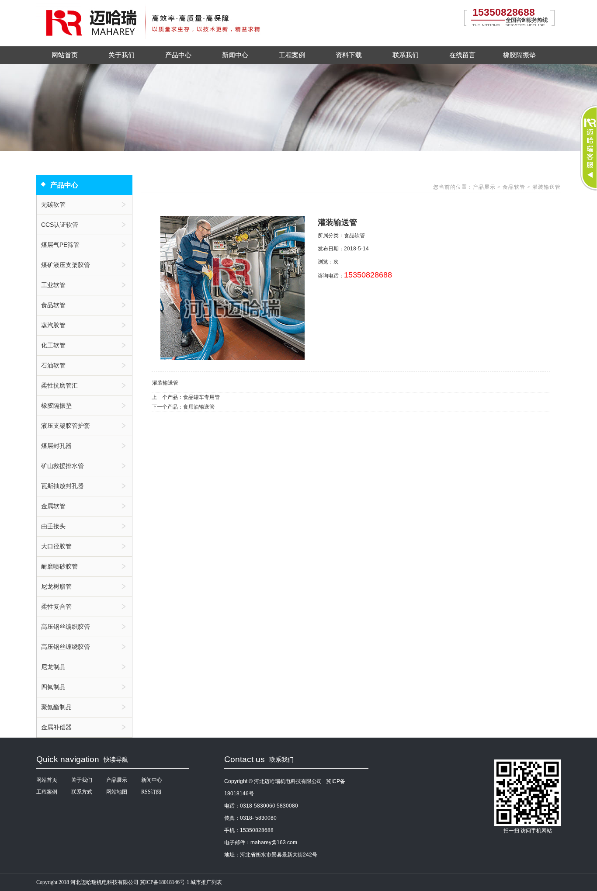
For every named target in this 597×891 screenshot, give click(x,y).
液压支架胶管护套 (65, 425)
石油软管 (53, 365)
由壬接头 (53, 526)
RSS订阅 (151, 792)
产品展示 (485, 187)
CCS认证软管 (59, 224)
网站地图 (116, 792)
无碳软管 (53, 204)
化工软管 (53, 345)
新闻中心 (235, 55)
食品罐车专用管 (201, 397)
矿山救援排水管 (62, 465)
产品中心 (178, 55)
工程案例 (292, 55)
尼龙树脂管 (56, 586)
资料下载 (349, 55)
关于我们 (121, 55)
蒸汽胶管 (53, 325)
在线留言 (462, 55)
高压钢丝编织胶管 (65, 626)
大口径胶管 (56, 546)
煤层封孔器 (56, 445)
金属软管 (53, 506)
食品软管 (53, 305)
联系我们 (405, 55)
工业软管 (53, 284)
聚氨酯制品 (56, 707)
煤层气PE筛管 (60, 244)
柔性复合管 (56, 606)
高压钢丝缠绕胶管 (65, 646)
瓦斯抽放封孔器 (62, 485)
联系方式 (81, 792)
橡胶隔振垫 (519, 55)
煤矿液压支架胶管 (65, 264)
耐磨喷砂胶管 (59, 566)
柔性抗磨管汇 (59, 385)
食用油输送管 (199, 407)
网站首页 (65, 55)
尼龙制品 (53, 666)
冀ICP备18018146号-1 (164, 882)
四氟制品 (53, 686)
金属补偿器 (56, 727)
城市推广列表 (206, 882)
